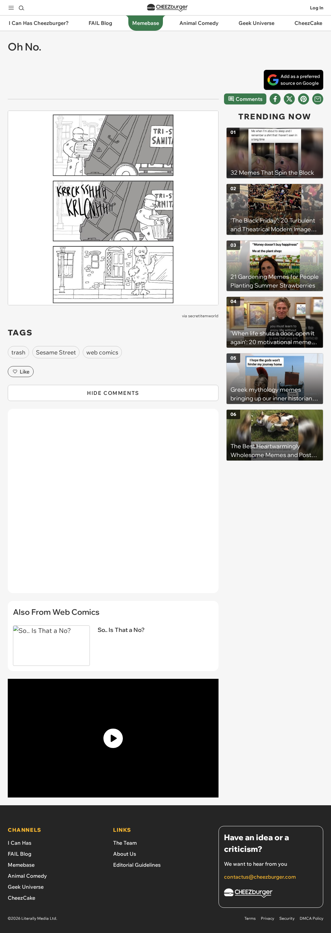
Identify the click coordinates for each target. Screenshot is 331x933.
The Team (125, 843)
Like (24, 371)
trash (18, 352)
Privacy (267, 918)
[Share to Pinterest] (303, 98)
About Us (124, 854)
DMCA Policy (311, 918)
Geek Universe (26, 887)
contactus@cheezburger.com (260, 876)
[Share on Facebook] (275, 98)
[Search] (21, 7)
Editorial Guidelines (137, 865)
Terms (250, 918)
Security (286, 918)
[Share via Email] (317, 98)
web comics (102, 352)
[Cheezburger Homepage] (167, 8)
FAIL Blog (19, 854)
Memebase (21, 865)
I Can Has (19, 843)
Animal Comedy (27, 876)
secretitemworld (203, 315)
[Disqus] (113, 504)
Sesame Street (56, 352)
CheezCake (21, 898)
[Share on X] (289, 98)
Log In (316, 8)
